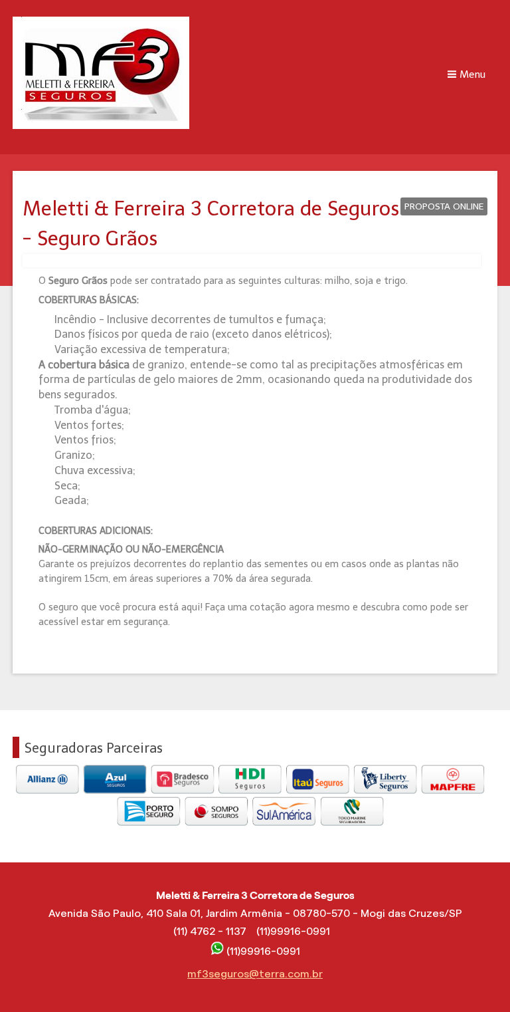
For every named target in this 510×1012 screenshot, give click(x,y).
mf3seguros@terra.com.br (255, 973)
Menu (472, 74)
